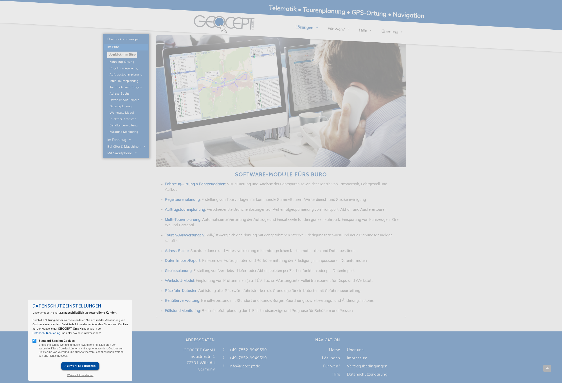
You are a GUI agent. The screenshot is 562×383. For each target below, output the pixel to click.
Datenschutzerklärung (46, 333)
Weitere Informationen (80, 375)
